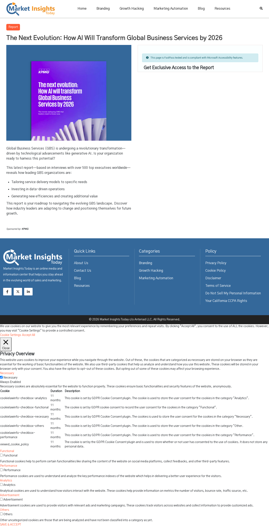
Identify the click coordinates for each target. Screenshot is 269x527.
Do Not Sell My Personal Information (233, 293)
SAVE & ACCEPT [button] (10, 524)
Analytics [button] (6, 480)
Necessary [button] (7, 373)
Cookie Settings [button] (10, 335)
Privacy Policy (215, 263)
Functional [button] (7, 451)
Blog (201, 8)
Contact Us (82, 270)
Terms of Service (218, 285)
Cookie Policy (215, 270)
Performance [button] (8, 465)
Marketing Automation (171, 8)
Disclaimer (213, 278)
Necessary (10, 377)
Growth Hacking (132, 8)
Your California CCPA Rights (226, 301)
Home (82, 8)
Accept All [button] (28, 335)
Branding (103, 8)
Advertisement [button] (9, 495)
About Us (81, 263)
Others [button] (4, 510)
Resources (222, 8)
